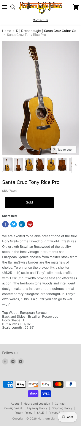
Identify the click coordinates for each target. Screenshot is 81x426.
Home (6, 31)
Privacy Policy (58, 412)
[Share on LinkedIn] (22, 224)
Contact (60, 403)
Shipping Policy (62, 408)
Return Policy (23, 412)
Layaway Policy (37, 408)
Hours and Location (37, 403)
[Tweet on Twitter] (13, 224)
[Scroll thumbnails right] (74, 165)
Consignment (13, 408)
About (15, 403)
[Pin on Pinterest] (30, 224)
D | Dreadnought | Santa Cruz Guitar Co (46, 31)
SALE (40, 412)
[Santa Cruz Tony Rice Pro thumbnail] (7, 165)
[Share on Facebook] (5, 224)
